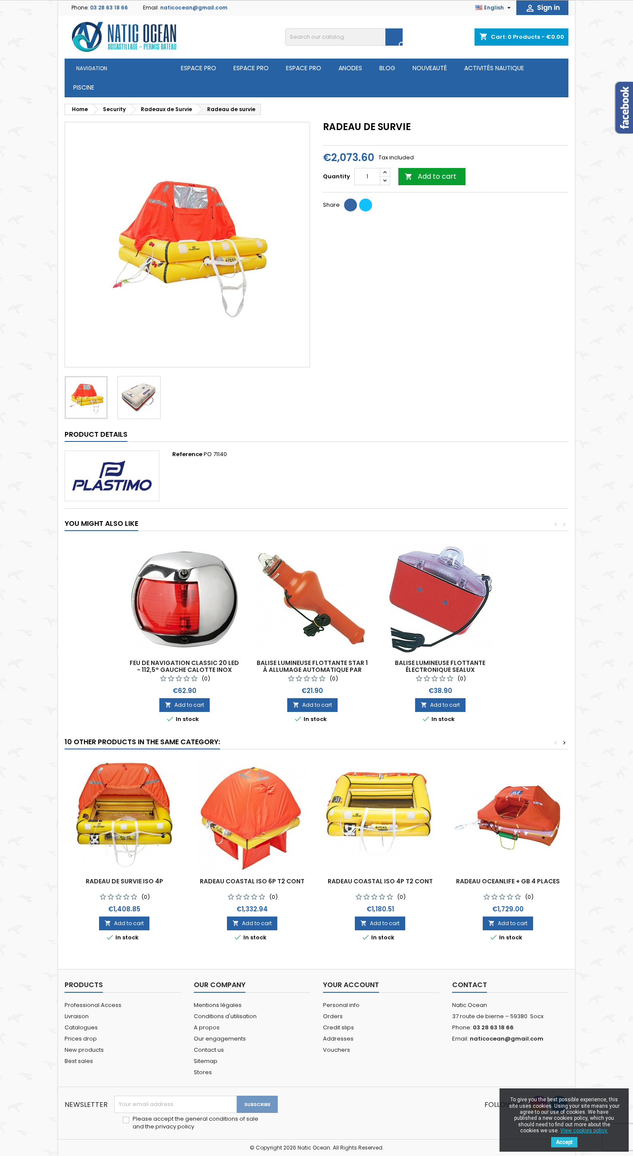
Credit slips (338, 1027)
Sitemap (205, 1061)
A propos (207, 1027)
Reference (187, 454)
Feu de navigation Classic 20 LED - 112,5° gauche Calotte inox (184, 666)
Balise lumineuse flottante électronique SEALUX (440, 666)
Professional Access (93, 1005)
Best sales (79, 1061)
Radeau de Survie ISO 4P (124, 881)
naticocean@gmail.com (193, 7)
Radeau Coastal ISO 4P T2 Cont (380, 881)
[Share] (350, 205)
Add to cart (430, 176)
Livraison (77, 1016)
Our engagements (220, 1039)
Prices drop (81, 1039)
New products (84, 1050)
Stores (203, 1072)
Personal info (341, 1005)
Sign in (542, 8)
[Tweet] (365, 205)
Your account (351, 985)
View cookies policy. (584, 1131)
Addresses (338, 1039)
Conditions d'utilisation (225, 1016)
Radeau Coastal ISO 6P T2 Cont (252, 881)
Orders (333, 1016)
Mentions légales (218, 1005)
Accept (564, 1142)
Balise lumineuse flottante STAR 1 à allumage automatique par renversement (312, 670)
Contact (469, 985)
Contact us (209, 1050)
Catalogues (81, 1027)
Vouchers (336, 1050)
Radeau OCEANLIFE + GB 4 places (508, 881)
